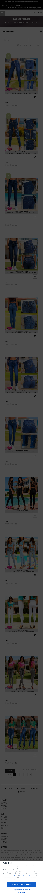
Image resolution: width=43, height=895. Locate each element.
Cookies (16, 876)
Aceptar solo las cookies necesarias (21, 891)
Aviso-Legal (10, 876)
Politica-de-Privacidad (24, 876)
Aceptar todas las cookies (21, 884)
